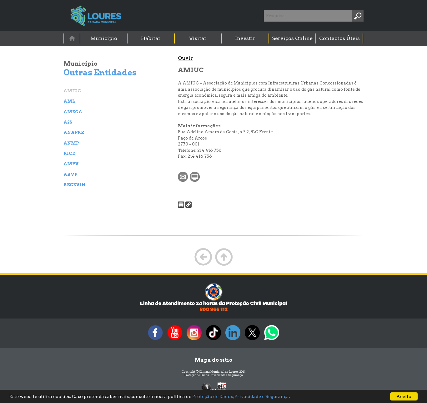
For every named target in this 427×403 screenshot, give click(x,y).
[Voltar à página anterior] (203, 265)
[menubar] (213, 38)
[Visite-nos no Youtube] (175, 340)
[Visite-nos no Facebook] (155, 340)
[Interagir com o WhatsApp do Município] (272, 340)
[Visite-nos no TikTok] (213, 340)
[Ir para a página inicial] (72, 38)
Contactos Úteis (339, 38)
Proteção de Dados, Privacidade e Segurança (213, 375)
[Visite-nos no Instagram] (194, 340)
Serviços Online (292, 38)
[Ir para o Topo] (224, 265)
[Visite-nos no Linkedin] (233, 340)
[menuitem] (72, 38)
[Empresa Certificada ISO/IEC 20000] (222, 387)
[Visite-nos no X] (252, 340)
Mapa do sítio (213, 360)
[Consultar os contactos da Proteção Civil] (213, 311)
